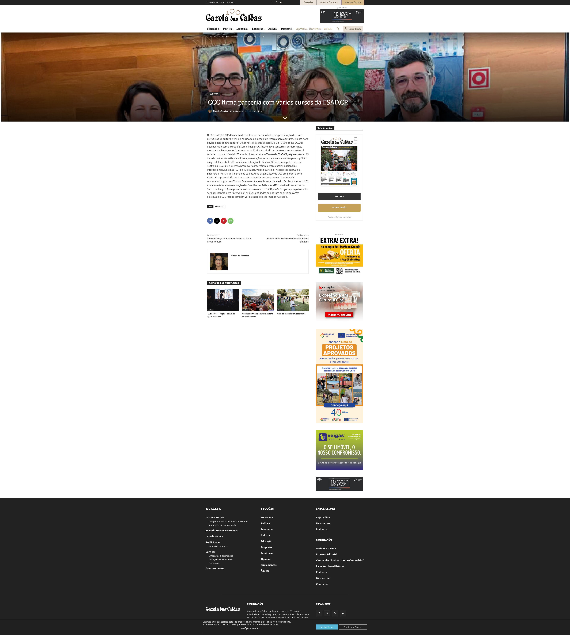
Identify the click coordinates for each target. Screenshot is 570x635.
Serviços (210, 552)
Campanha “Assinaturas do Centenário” (228, 521)
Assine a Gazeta (215, 517)
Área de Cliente (215, 568)
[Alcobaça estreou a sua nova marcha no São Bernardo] (258, 300)
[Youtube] (281, 2)
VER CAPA (339, 196)
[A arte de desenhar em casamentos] (293, 300)
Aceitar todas (327, 627)
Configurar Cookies (353, 627)
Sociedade (267, 517)
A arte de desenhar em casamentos (292, 314)
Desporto (266, 547)
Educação (266, 541)
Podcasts (321, 529)
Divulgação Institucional (221, 559)
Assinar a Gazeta (326, 548)
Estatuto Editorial (326, 554)
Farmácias (214, 563)
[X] (217, 221)
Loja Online (323, 517)
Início (210, 36)
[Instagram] (277, 2)
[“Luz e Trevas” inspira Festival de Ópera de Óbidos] (223, 300)
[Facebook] (272, 2)
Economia (267, 529)
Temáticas (267, 553)
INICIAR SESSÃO (339, 207)
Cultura (217, 36)
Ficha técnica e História (330, 566)
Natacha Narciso (220, 111)
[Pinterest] (224, 221)
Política (265, 523)
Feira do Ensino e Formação (222, 530)
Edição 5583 (219, 207)
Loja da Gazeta (214, 536)
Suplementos (269, 565)
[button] (338, 28)
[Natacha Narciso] (210, 111)
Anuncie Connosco (218, 546)
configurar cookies (250, 628)
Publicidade (213, 542)
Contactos (322, 584)
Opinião (265, 559)
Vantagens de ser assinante (222, 525)
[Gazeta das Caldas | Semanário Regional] (234, 15)
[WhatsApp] (230, 221)
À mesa (265, 571)
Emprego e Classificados (221, 555)
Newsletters (323, 523)
